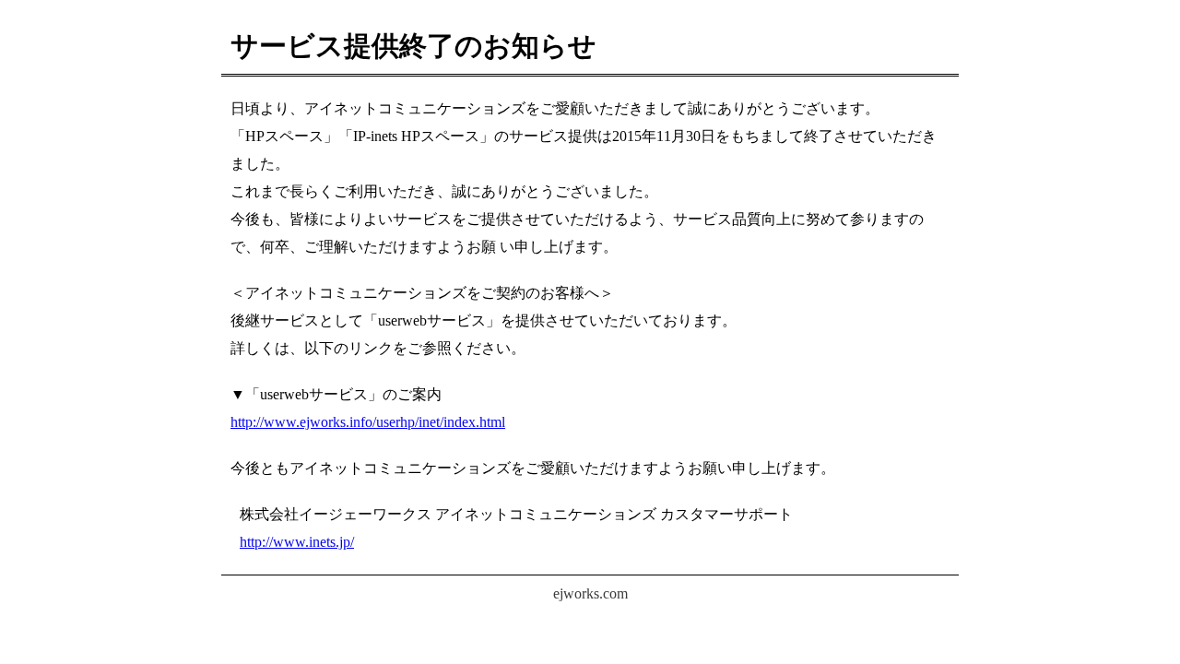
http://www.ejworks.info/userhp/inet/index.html (367, 422)
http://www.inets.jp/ (297, 542)
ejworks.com (590, 593)
